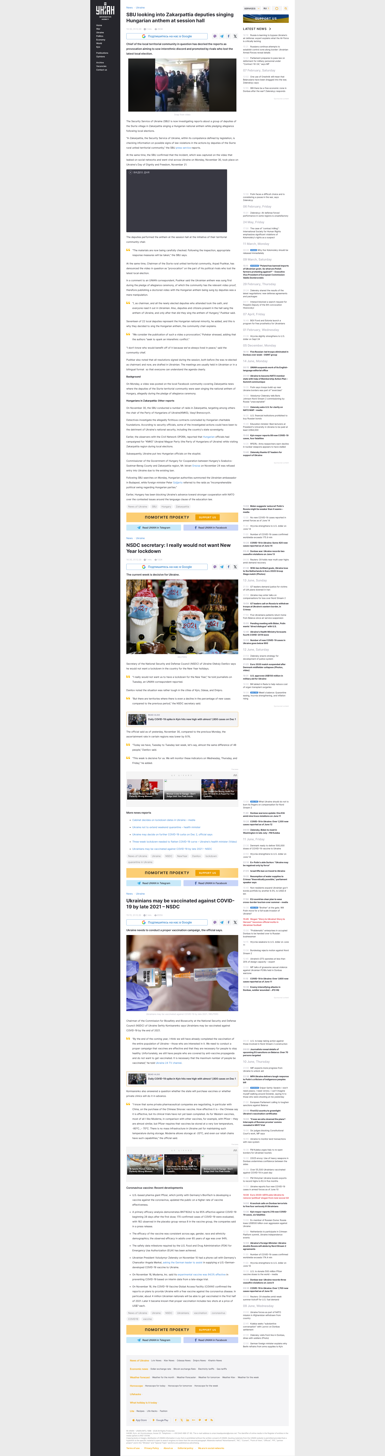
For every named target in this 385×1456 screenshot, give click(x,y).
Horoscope (136, 1385)
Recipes (140, 1411)
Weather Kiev (228, 1377)
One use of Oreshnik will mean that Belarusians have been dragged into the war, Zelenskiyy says (265, 79)
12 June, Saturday (256, 649)
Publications (102, 53)
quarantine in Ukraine (140, 862)
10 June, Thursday (256, 1061)
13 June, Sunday (255, 580)
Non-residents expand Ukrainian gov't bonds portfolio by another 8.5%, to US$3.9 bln (265, 890)
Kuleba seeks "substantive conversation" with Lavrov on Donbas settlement (261, 1326)
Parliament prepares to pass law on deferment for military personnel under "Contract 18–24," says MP (264, 61)
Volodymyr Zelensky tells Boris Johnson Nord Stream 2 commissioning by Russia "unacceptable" (264, 398)
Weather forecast (140, 1377)
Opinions (100, 56)
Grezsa (196, 465)
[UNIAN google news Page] (193, 1420)
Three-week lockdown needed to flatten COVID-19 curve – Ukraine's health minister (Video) (184, 841)
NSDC (168, 856)
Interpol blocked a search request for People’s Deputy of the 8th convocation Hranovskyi (265, 304)
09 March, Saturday (257, 259)
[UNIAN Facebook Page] (175, 1420)
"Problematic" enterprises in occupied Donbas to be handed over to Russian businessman (265, 933)
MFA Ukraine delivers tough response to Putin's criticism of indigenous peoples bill (266, 1079)
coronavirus (218, 1312)
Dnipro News (199, 1360)
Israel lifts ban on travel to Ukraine (267, 871)
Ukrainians (183, 1312)
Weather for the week (248, 1377)
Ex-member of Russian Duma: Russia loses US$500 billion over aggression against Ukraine (265, 1223)
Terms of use (133, 1448)
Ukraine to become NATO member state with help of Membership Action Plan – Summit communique (265, 378)
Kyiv (98, 47)
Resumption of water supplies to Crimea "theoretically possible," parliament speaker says (265, 879)
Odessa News (184, 1360)
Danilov (196, 856)
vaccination (200, 1312)
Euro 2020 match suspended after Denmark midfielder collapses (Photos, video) (264, 667)
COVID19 (133, 1318)
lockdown (211, 856)
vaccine (147, 1318)
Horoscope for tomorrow (180, 1385)
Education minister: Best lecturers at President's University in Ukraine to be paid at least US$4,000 (265, 427)
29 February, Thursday (259, 284)
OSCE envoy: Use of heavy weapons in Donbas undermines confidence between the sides (265, 1161)
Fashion (163, 1411)
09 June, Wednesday (258, 1306)
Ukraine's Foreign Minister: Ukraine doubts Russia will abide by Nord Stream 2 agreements (264, 1246)
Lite (132, 1411)
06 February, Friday (257, 206)
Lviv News (156, 1360)
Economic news (139, 1368)
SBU (154, 506)
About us (168, 1448)
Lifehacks (135, 1394)
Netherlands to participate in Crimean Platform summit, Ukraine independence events (265, 1234)
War (98, 29)
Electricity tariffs (206, 1369)
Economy (100, 40)
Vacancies (101, 66)
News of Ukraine (137, 506)
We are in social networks (211, 1448)
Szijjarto (178, 482)
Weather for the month (163, 1377)
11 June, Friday (254, 839)
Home (99, 25)
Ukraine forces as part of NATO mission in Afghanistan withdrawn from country (262, 1315)
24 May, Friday (253, 222)
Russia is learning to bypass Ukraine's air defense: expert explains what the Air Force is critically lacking (266, 38)
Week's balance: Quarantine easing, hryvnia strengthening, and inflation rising (264, 695)
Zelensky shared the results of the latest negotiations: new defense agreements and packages (265, 293)
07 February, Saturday (259, 70)
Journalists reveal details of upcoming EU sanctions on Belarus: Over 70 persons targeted (265, 1052)
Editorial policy (185, 1448)
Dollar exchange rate (161, 1369)
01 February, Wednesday (261, 330)
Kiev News (169, 1360)
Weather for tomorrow (209, 1377)
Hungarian (209, 436)
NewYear (182, 856)
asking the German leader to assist (182, 1262)
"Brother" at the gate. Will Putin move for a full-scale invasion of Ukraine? (263, 910)
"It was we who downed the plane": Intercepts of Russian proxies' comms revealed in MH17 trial (264, 1122)
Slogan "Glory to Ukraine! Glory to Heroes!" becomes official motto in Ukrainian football (264, 922)
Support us (266, 18)
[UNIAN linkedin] (187, 1420)
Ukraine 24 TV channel (169, 1062)
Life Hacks (152, 1411)
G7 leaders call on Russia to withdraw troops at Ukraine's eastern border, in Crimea (266, 606)
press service (184, 147)
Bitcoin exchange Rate (185, 1369)
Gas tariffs (222, 1369)
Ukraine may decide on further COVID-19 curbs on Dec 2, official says (172, 834)
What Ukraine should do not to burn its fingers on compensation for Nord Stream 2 (266, 804)
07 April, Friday (254, 314)
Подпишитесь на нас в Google (170, 36)
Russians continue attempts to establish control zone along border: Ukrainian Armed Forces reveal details (265, 49)
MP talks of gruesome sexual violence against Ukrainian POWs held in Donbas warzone (265, 970)
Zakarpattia (182, 506)
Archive (100, 62)
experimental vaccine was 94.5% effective (202, 1274)
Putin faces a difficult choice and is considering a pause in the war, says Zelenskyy (264, 197)
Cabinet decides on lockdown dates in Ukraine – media (163, 819)
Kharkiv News (215, 1360)
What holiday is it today (143, 1402)
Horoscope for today (155, 1385)
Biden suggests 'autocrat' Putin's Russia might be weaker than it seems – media (263, 509)
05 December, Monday (259, 345)
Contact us (101, 70)
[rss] (211, 1420)
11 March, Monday (256, 244)
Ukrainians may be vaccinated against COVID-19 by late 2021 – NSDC (172, 848)
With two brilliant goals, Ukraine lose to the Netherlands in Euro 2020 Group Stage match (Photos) (265, 571)
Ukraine (100, 32)
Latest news (255, 29)
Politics (99, 36)
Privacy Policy (151, 1448)
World (99, 43)
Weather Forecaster (186, 1377)
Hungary (166, 506)
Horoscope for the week (206, 1385)
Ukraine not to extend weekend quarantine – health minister (166, 827)
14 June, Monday (255, 361)
